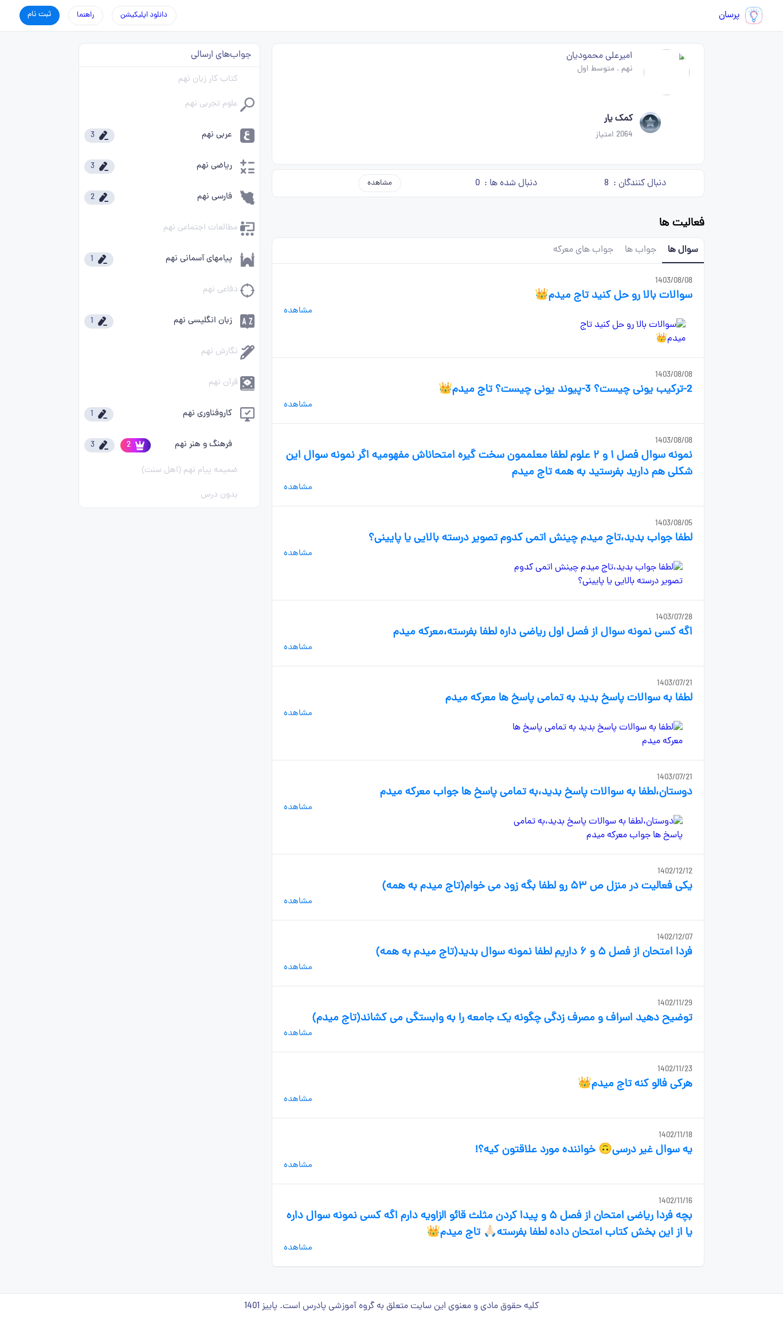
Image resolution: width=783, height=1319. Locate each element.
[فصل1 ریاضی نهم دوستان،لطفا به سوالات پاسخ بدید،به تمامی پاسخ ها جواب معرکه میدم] (590, 828)
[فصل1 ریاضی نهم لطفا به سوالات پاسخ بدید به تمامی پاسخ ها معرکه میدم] (590, 734)
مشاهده (379, 183)
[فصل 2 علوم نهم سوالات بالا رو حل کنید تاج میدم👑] (623, 332)
